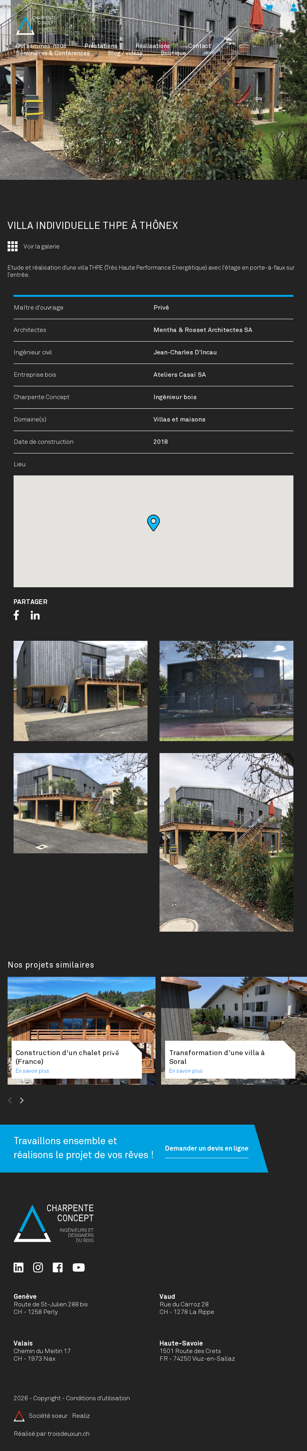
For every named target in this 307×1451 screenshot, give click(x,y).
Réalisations (153, 46)
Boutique (173, 53)
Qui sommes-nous (41, 46)
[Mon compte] (294, 8)
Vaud (167, 1297)
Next (41, 1101)
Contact (199, 46)
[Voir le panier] (269, 8)
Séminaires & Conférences (53, 53)
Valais (23, 1343)
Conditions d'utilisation (98, 1398)
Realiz (81, 1416)
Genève (25, 1297)
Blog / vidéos (125, 53)
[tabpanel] (153, 90)
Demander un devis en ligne (207, 1148)
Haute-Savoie (181, 1343)
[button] (153, 523)
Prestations (101, 46)
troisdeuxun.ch (69, 1434)
